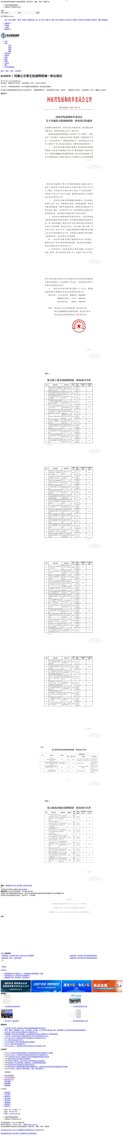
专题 (6, 57)
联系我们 (8, 1104)
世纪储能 (8, 1081)
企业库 (7, 63)
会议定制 (8, 1098)
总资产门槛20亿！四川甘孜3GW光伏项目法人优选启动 (26, 1061)
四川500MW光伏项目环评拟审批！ (19, 1059)
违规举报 (34, 1133)
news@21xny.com (14, 1113)
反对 (7, 889)
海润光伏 (62, 20)
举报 (11, 889)
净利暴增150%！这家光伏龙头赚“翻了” (17, 975)
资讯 (6, 43)
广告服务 (22, 1133)
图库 (6, 59)
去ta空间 (3, 970)
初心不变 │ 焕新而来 (12, 1021)
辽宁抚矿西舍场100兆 (80, 1006)
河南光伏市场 (27, 885)
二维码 (7, 27)
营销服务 (8, 1102)
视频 (6, 61)
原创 (52, 20)
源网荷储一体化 (11, 885)
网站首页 (8, 1092)
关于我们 (8, 1094)
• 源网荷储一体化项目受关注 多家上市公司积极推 (17, 955)
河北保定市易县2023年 (80, 1021)
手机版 (7, 25)
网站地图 (4, 1133)
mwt (36, 20)
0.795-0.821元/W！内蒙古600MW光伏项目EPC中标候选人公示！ (26, 1038)
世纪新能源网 (9, 1075)
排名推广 (10, 1133)
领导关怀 (8, 1100)
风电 (9, 47)
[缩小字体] (4, 81)
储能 (99, 20)
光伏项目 (18, 71)
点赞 (3, 889)
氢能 (9, 49)
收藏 (16, 889)
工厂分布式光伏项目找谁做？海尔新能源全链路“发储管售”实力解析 (30, 1053)
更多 (3, 953)
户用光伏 (81, 20)
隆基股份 (105, 20)
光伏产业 (69, 20)
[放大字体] (1, 81)
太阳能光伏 (31, 20)
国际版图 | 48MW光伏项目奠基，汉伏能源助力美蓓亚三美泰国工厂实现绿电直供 (31, 1034)
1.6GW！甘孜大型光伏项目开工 (15, 1044)
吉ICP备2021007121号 (8, 1130)
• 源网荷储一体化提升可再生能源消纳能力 (83, 955)
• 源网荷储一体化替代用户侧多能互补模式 (83, 958)
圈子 (6, 65)
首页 (6, 41)
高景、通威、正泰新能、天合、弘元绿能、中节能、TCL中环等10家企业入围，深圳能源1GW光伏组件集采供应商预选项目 (45, 1030)
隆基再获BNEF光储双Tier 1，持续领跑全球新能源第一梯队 (24, 973)
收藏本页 (8, 23)
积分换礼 (16, 1133)
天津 (56, 20)
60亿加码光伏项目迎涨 (12, 1006)
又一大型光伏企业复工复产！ (14, 1040)
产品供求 (8, 53)
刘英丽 (4, 966)
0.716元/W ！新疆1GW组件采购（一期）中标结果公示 (26, 1068)
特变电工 (94, 20)
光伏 (6, 20)
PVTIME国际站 (10, 67)
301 (40, 20)
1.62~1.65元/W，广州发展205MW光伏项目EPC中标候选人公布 (25, 1046)
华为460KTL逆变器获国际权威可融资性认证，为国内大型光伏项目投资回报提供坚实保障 (38, 1066)
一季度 (19, 20)
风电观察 (8, 1085)
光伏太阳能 (12, 20)
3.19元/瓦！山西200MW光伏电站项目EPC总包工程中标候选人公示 (26, 1036)
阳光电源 (87, 20)
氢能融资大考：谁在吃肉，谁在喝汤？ (17, 977)
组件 (43, 20)
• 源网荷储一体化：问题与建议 (11, 958)
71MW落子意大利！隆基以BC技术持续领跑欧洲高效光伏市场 (25, 1028)
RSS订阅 (28, 1133)
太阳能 (24, 20)
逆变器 (74, 20)
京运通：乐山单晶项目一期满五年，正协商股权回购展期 (27, 1062)
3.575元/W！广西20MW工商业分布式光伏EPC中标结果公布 (28, 1055)
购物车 (7, 29)
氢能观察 (8, 1083)
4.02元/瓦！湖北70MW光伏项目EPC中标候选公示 (21, 1032)
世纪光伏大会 (9, 1079)
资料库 (7, 55)
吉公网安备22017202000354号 (34, 1130)
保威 (46, 20)
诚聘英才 (8, 1096)
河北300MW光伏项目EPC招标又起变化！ (22, 1064)
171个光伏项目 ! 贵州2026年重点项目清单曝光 (20, 1042)
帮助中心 (8, 1106)
